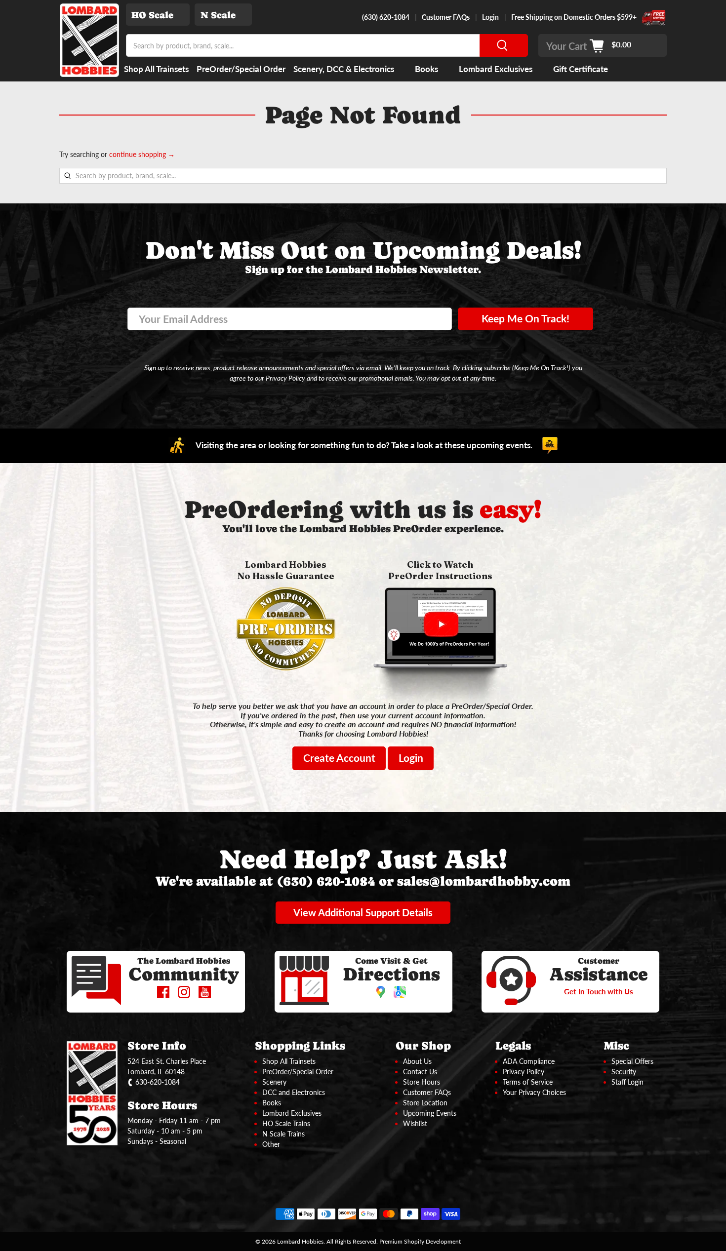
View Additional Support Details (363, 912)
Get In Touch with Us (598, 991)
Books (426, 69)
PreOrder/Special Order (241, 69)
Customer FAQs (446, 17)
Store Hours (421, 1082)
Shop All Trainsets (156, 69)
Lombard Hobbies (300, 1241)
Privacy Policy (523, 1071)
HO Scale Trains (286, 1123)
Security (623, 1071)
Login (490, 17)
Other (271, 1144)
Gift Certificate (580, 69)
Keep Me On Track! (525, 318)
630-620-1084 (157, 1082)
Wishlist (415, 1123)
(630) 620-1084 (385, 17)
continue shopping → (142, 154)
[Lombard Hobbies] (89, 40)
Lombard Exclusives (495, 69)
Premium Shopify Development (420, 1241)
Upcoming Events (429, 1113)
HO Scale (152, 15)
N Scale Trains (283, 1134)
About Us (417, 1061)
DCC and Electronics (293, 1092)
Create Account (339, 758)
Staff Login (627, 1082)
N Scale (218, 15)
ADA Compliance (529, 1061)
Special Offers (632, 1061)
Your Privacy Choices (534, 1092)
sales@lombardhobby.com (483, 881)
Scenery (274, 1082)
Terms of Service (528, 1082)
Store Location (425, 1102)
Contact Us (420, 1071)
